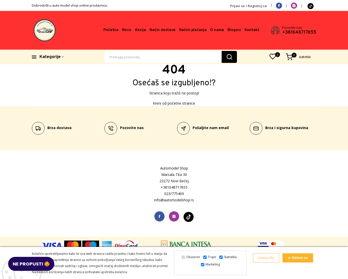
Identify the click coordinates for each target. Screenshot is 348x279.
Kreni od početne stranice (174, 103)
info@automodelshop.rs (174, 200)
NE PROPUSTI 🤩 (31, 264)
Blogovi (234, 30)
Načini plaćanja (193, 30)
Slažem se (299, 258)
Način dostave (163, 30)
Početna (110, 30)
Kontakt (252, 30)
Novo (126, 30)
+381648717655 (299, 32)
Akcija (140, 30)
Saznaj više (266, 258)
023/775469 (174, 193)
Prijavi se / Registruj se (248, 6)
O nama (217, 30)
